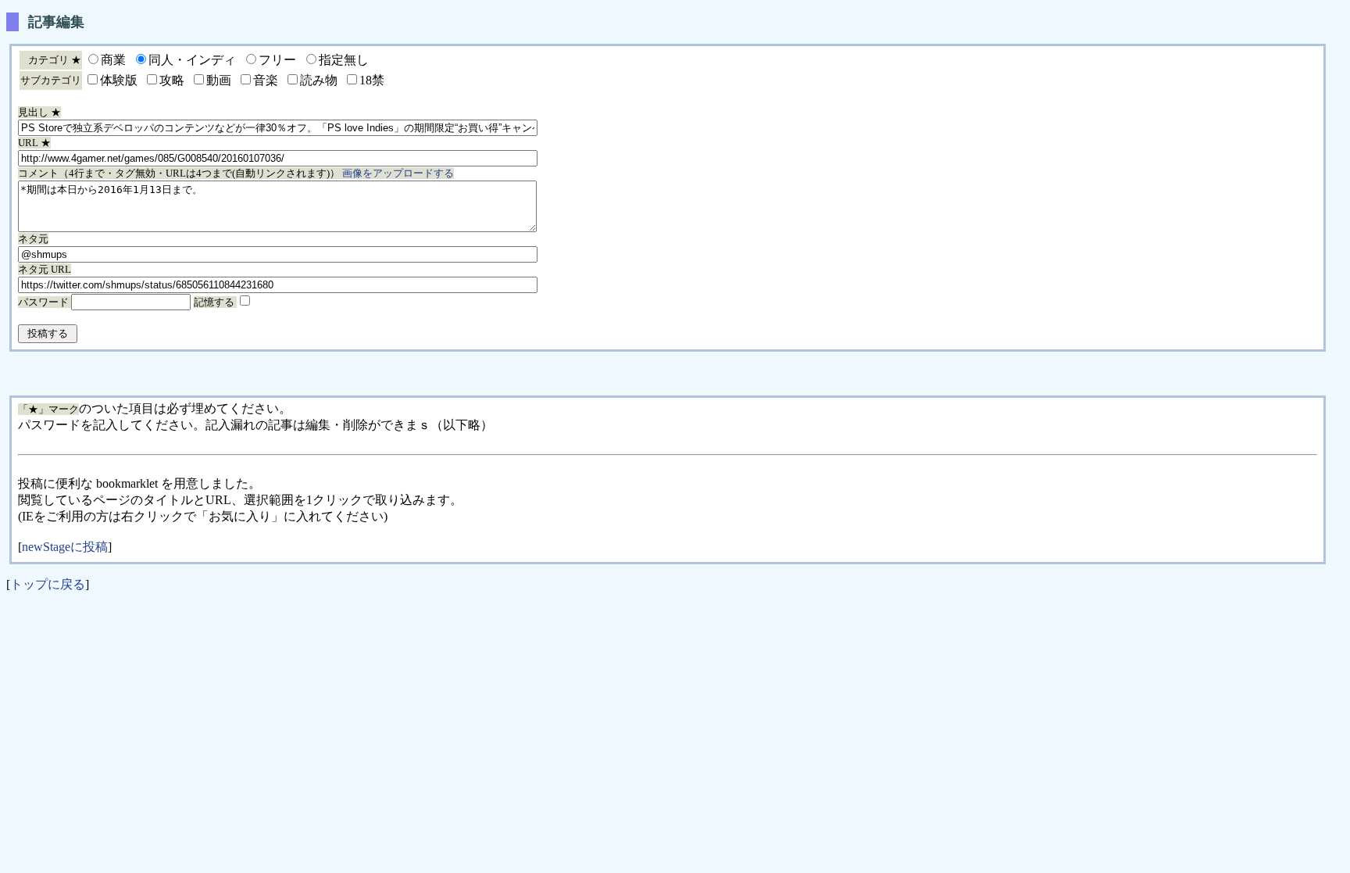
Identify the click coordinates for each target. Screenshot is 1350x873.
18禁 (371, 80)
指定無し (344, 59)
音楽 (265, 80)
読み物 (319, 80)
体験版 (119, 80)
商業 (113, 59)
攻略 (171, 80)
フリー (277, 59)
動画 (218, 80)
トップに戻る (47, 584)
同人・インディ (192, 59)
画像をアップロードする (398, 173)
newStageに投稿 (65, 546)
